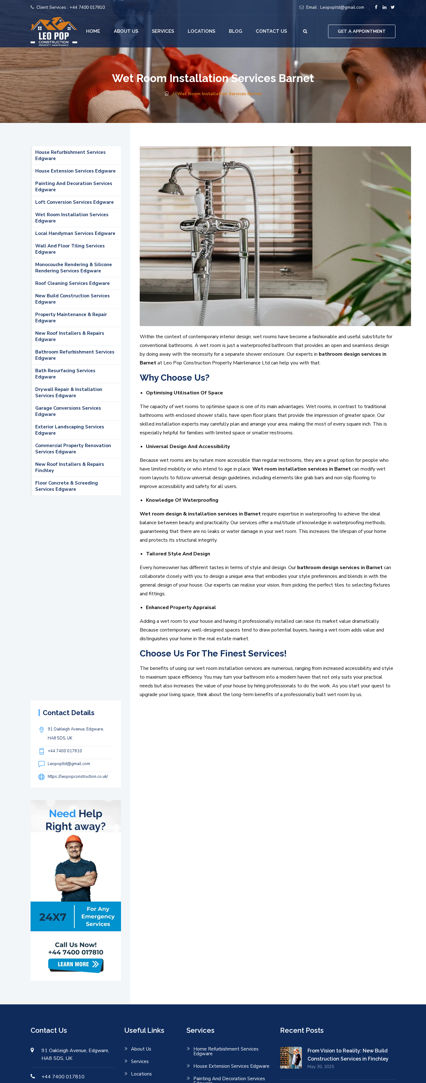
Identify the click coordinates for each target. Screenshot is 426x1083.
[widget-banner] (76, 890)
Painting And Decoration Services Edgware (73, 186)
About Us (126, 31)
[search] (305, 31)
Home (93, 31)
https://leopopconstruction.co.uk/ (78, 776)
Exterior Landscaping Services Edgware (69, 430)
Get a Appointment (362, 31)
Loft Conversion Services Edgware (74, 202)
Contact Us (271, 31)
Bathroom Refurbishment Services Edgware (74, 355)
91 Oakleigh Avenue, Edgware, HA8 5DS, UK (76, 733)
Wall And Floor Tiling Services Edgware (70, 249)
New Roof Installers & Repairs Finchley (69, 467)
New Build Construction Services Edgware (72, 299)
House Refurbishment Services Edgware (70, 155)
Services (163, 31)
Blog (235, 31)
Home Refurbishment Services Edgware (226, 1051)
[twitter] (393, 7)
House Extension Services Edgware (75, 171)
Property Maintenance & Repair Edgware (71, 317)
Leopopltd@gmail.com (342, 7)
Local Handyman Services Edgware (75, 233)
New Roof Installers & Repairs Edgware (69, 336)
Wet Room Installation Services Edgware (72, 218)
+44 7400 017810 (87, 7)
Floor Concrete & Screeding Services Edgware (66, 486)
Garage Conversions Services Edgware (68, 411)
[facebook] (376, 7)
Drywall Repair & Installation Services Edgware (68, 392)
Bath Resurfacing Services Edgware (65, 374)
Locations (201, 31)
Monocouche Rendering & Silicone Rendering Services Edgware (73, 267)
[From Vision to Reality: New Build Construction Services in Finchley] (293, 1058)
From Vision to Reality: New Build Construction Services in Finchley (348, 1055)
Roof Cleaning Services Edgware (72, 283)
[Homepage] (166, 94)
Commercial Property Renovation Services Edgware (73, 448)
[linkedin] (384, 7)
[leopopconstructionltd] (54, 30)
